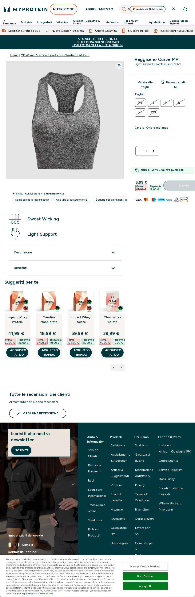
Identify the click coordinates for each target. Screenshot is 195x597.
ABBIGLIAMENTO (99, 9)
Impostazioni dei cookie (25, 535)
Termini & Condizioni (142, 497)
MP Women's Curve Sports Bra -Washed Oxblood (55, 55)
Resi (91, 480)
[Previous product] (114, 367)
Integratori (44, 22)
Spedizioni (95, 520)
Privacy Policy (25, 593)
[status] (146, 151)
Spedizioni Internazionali (97, 492)
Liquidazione (156, 22)
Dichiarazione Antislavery (144, 473)
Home (14, 55)
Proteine (26, 22)
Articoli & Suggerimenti (120, 473)
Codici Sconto (169, 460)
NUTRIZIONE (63, 9)
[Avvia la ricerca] (124, 9)
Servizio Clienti (93, 453)
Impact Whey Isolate (80, 320)
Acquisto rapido (18, 352)
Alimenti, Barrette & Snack (86, 22)
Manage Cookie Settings (145, 566)
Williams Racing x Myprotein (170, 506)
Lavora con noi (142, 531)
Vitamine (62, 22)
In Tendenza (9, 22)
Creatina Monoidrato (49, 320)
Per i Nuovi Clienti (131, 22)
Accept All (145, 586)
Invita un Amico (175, 448)
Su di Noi (141, 445)
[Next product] (121, 367)
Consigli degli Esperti (178, 22)
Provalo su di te (175, 85)
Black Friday (167, 479)
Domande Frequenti (94, 468)
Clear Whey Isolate (112, 320)
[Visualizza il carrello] (185, 9)
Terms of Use (45, 593)
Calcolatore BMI (119, 531)
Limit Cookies (145, 576)
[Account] (174, 9)
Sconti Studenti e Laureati (171, 491)
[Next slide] (124, 332)
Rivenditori (142, 509)
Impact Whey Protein (17, 320)
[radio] (140, 102)
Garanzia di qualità (142, 457)
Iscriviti (21, 450)
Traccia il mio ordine (96, 508)
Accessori (112, 22)
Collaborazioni (144, 518)
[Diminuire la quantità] (140, 151)
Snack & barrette (116, 497)
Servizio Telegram (170, 469)
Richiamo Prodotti (94, 532)
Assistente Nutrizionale (149, 9)
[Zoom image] (119, 66)
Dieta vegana (120, 543)
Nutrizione (118, 445)
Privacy (140, 485)
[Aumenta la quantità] (153, 151)
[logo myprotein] (25, 9)
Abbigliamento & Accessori (120, 457)
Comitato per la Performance (144, 549)
